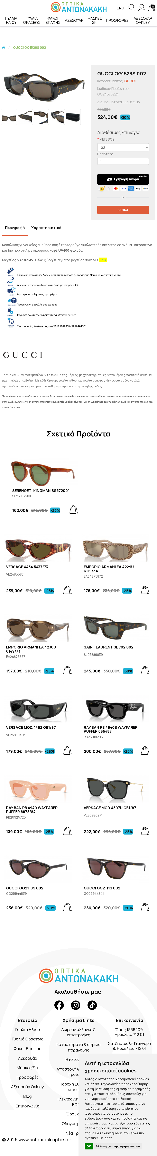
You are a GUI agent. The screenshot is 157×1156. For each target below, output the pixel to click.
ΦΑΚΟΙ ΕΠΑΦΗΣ (53, 20)
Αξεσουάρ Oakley (27, 1086)
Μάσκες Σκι (27, 1067)
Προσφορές (28, 1077)
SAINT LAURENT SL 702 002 (108, 647)
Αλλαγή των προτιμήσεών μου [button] (118, 1146)
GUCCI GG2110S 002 (24, 888)
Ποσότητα (105, 154)
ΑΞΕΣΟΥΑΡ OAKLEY (143, 20)
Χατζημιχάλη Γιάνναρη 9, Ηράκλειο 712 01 (129, 1046)
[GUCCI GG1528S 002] (44, 85)
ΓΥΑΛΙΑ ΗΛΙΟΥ (11, 20)
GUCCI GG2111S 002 (102, 888)
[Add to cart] (74, 509)
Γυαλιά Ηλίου (27, 1029)
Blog (27, 1096)
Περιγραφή (15, 227)
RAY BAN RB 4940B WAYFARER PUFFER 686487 (111, 730)
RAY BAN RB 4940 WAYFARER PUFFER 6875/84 (32, 810)
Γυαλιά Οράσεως (27, 1039)
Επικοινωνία (27, 1106)
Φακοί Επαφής (27, 1048)
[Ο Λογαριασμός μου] (141, 9)
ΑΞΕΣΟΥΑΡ (74, 20)
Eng (120, 8)
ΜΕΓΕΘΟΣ (107, 139)
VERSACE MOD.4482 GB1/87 (31, 728)
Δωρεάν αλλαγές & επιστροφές (78, 1032)
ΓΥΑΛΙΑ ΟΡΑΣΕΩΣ (31, 20)
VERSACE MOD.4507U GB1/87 (110, 808)
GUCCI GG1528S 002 (29, 47)
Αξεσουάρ (27, 1058)
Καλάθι (123, 210)
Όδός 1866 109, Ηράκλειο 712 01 (129, 1032)
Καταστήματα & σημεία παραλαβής (78, 1047)
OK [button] (89, 1146)
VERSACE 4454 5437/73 (27, 567)
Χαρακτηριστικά (46, 227)
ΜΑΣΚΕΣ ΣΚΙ (94, 20)
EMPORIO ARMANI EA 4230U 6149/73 (31, 649)
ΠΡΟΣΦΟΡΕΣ (117, 20)
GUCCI (130, 81)
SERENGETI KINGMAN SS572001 (41, 491)
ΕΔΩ (103, 260)
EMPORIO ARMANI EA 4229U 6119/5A (109, 569)
